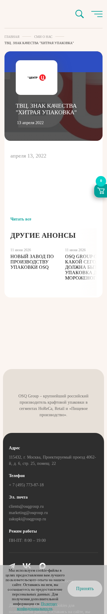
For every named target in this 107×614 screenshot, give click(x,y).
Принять (85, 588)
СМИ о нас (43, 36)
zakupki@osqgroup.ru (27, 519)
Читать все (20, 219)
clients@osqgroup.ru (26, 506)
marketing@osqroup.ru (28, 512)
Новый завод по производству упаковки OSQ (32, 262)
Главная (11, 36)
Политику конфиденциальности (37, 606)
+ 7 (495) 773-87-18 (26, 485)
